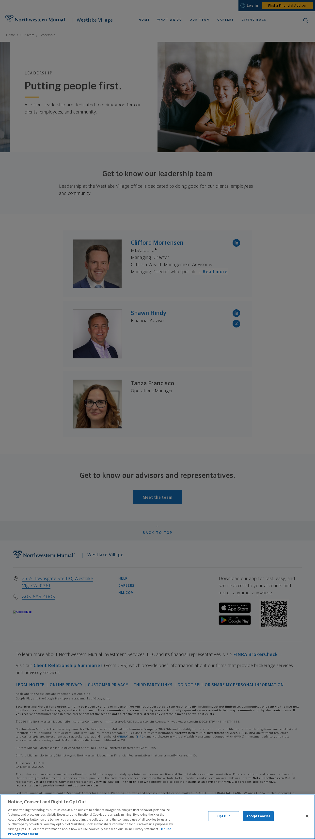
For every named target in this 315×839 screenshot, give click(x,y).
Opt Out (223, 816)
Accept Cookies (258, 816)
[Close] (307, 816)
